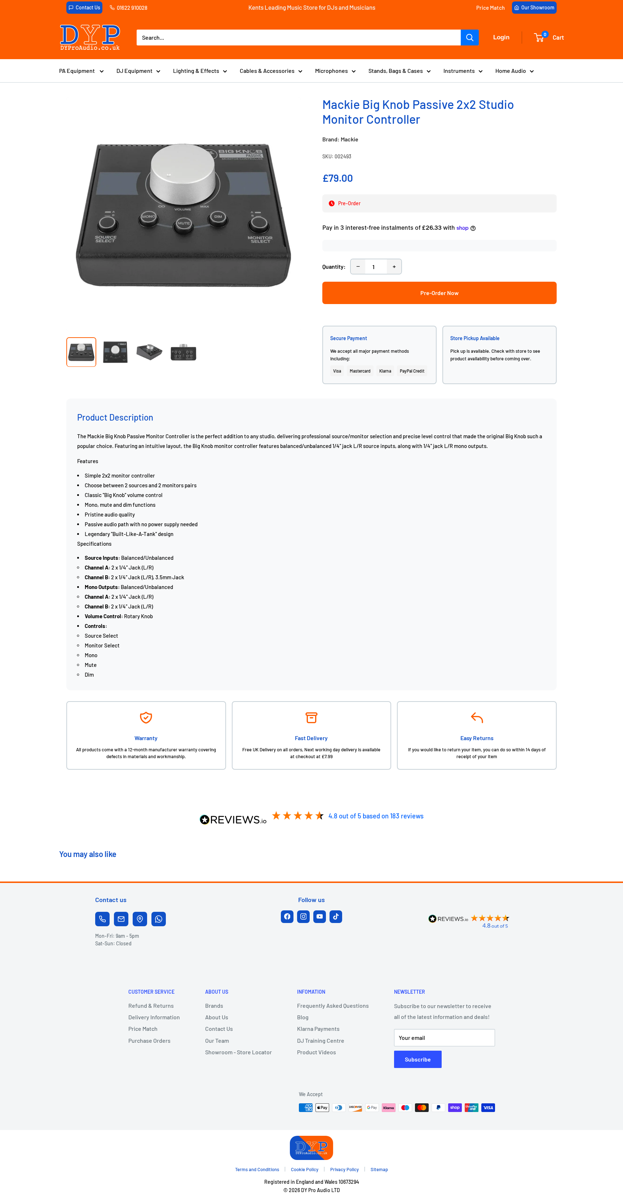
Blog (303, 1017)
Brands (214, 1005)
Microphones (331, 70)
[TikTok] (336, 916)
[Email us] (121, 919)
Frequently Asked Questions (333, 1005)
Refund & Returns (151, 1005)
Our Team (217, 1040)
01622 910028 (132, 7)
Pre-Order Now (439, 292)
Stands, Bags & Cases (395, 70)
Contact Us (88, 7)
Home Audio (510, 70)
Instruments (459, 70)
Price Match (490, 7)
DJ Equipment (134, 70)
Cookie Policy (304, 1169)
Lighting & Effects (196, 70)
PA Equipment (77, 70)
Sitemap (379, 1169)
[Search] (470, 37)
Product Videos (316, 1052)
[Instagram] (303, 916)
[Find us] (140, 919)
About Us (216, 1017)
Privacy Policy (344, 1169)
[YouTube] (319, 916)
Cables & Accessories (267, 70)
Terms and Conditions (257, 1169)
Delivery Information (154, 1017)
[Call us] (102, 919)
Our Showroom (537, 7)
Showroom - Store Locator (238, 1052)
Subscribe (418, 1059)
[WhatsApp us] (158, 919)
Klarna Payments (318, 1028)
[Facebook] (287, 916)
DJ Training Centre (320, 1040)
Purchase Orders (149, 1040)
